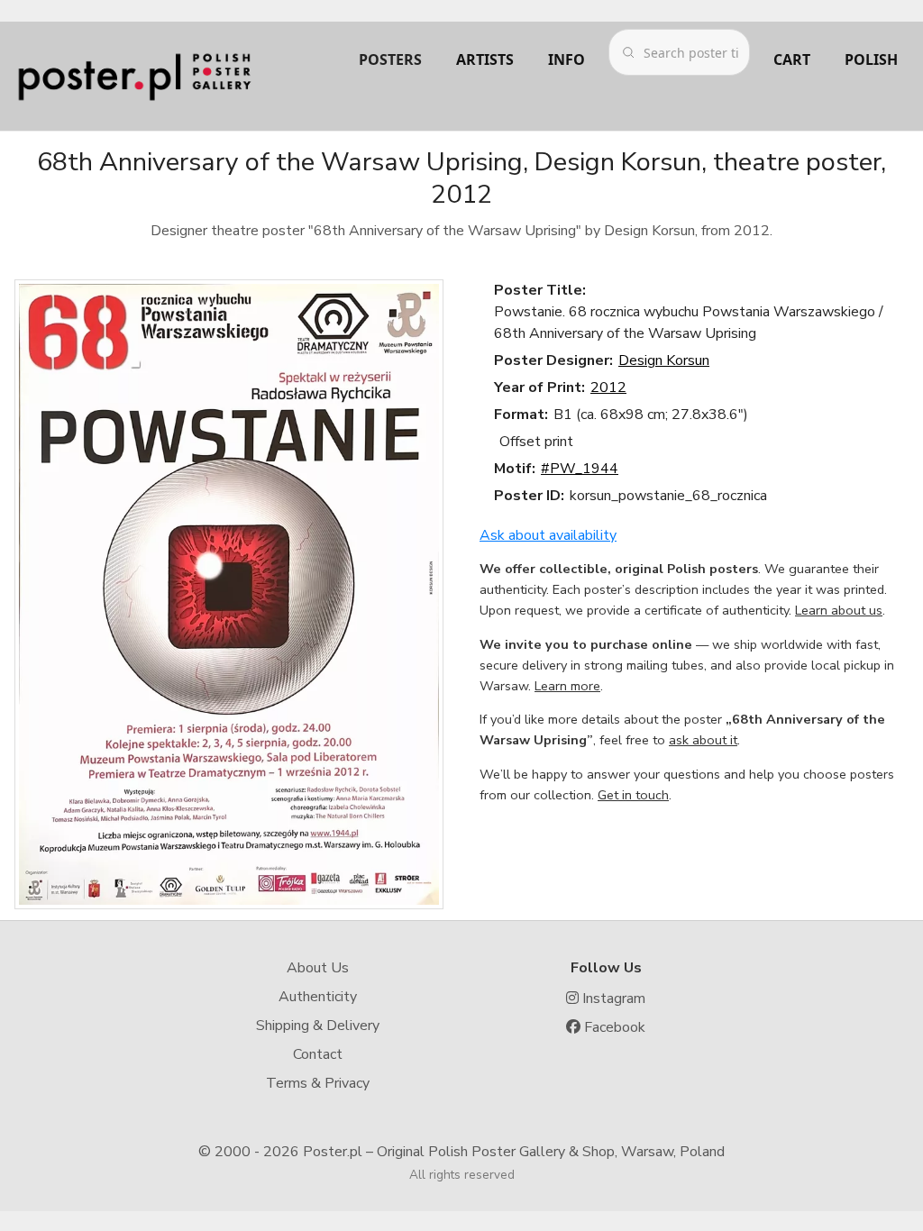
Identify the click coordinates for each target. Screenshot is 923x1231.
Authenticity (318, 997)
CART (791, 59)
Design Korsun (663, 360)
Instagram (612, 998)
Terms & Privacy (318, 1083)
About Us (318, 968)
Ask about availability (548, 535)
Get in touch (633, 795)
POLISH (871, 59)
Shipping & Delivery (317, 1025)
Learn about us (838, 610)
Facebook (612, 1027)
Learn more (567, 686)
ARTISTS (485, 59)
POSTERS (390, 59)
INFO (566, 59)
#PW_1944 (579, 469)
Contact (318, 1054)
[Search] (628, 52)
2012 (608, 387)
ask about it (703, 740)
